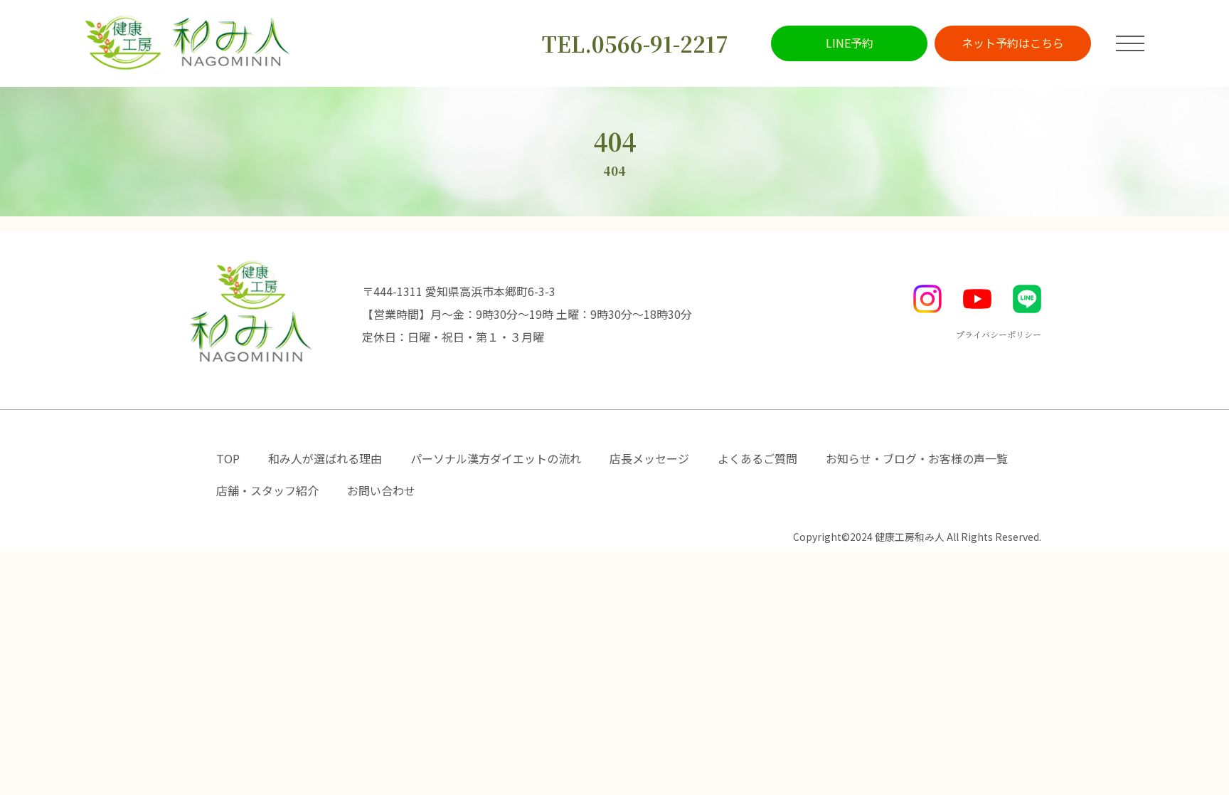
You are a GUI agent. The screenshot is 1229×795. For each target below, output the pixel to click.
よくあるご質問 (757, 458)
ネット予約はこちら (1013, 42)
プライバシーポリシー (998, 334)
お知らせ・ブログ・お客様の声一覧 (917, 458)
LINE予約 (849, 42)
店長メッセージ (649, 458)
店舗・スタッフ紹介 (267, 490)
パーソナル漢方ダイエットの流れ (495, 458)
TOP (228, 458)
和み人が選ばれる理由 (325, 458)
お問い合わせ (381, 490)
